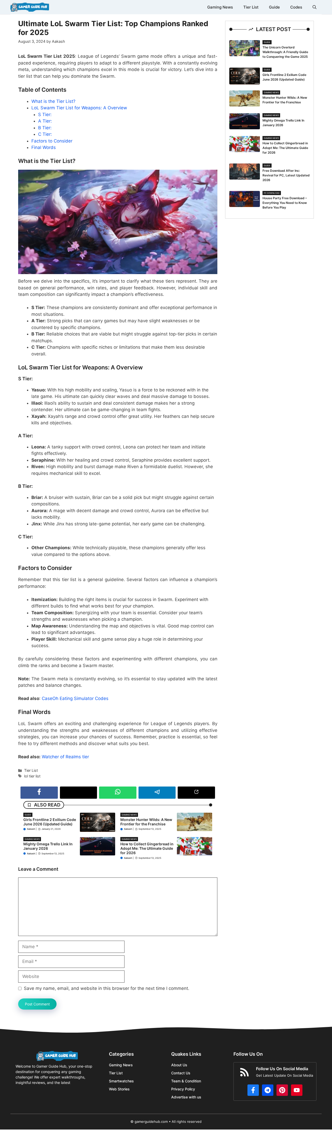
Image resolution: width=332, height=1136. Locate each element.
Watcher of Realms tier (65, 756)
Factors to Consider (51, 141)
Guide (274, 7)
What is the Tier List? (53, 101)
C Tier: (45, 134)
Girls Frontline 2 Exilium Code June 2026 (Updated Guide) (49, 821)
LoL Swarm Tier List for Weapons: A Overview (79, 107)
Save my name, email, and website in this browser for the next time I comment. (106, 988)
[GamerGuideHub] (29, 7)
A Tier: (45, 121)
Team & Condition (186, 1081)
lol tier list (32, 776)
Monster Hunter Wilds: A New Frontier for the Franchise (146, 821)
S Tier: (45, 114)
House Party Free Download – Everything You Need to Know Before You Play (284, 202)
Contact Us (180, 1073)
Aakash (31, 828)
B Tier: (45, 127)
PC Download (272, 193)
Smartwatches (121, 1081)
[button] (314, 7)
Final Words (43, 147)
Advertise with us (186, 1097)
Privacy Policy (183, 1089)
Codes (296, 7)
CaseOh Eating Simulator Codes (75, 698)
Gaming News (220, 7)
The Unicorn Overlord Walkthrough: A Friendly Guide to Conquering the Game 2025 (285, 52)
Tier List (251, 7)
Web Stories (119, 1089)
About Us (179, 1065)
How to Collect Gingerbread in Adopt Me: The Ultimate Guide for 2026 (147, 848)
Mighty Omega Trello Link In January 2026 (48, 846)
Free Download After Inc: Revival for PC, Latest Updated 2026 (286, 175)
